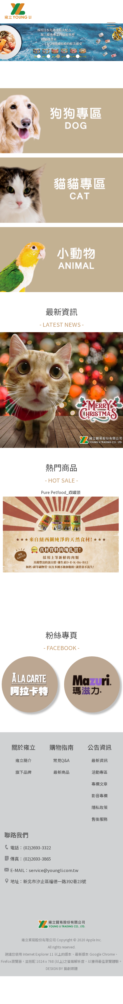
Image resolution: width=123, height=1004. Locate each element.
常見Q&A (61, 760)
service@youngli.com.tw (53, 870)
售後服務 (100, 819)
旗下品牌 (23, 772)
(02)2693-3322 (37, 847)
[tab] (38, 54)
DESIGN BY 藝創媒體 (62, 968)
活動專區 (100, 772)
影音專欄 (100, 795)
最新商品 (61, 772)
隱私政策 (100, 807)
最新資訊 (100, 760)
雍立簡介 (23, 760)
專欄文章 (100, 784)
